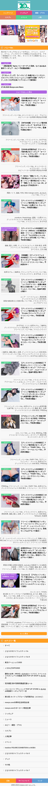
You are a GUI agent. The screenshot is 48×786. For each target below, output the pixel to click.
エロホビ (9, 598)
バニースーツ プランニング (27, 538)
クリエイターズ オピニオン (19, 435)
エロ (17, 433)
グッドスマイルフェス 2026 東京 (19, 219)
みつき (35, 594)
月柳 (44, 433)
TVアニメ (42, 459)
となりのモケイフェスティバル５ (17, 753)
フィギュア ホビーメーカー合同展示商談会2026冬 (27, 624)
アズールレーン (25, 142)
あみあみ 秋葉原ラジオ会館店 (35, 565)
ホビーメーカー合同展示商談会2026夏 (32, 117)
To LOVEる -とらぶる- (29, 247)
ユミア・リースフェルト (29, 297)
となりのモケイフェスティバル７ (17, 770)
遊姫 (17, 193)
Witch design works (32, 193)
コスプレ (8, 17)
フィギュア (24, 13)
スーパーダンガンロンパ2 (24, 408)
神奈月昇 (43, 435)
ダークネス (35, 249)
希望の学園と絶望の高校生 (13, 565)
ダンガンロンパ (41, 569)
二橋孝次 (16, 272)
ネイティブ (43, 437)
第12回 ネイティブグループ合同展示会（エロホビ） (24, 697)
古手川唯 (43, 249)
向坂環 (44, 516)
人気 (40, 17)
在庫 (15, 245)
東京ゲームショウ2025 (13, 662)
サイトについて (24, 781)
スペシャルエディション (30, 596)
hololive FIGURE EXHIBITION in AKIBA (20, 748)
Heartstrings (26, 217)
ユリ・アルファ (40, 115)
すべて (7, 645)
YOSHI (44, 542)
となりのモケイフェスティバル (16, 651)
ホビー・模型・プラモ (13, 725)
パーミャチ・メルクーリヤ (36, 382)
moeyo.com (23, 785)
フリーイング (7, 115)
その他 (7, 765)
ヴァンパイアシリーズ (29, 272)
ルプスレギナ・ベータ (38, 168)
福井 (14, 569)
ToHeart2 (37, 516)
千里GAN (43, 600)
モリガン (43, 354)
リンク (40, 781)
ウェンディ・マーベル (28, 461)
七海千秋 (10, 408)
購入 (11, 245)
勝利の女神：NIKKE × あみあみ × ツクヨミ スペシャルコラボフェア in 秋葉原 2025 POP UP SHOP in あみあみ (25, 676)
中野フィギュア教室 (26, 567)
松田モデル (8, 272)
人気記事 (8, 736)
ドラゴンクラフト (32, 140)
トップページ (8, 13)
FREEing (43, 410)
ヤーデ (43, 142)
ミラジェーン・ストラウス (37, 488)
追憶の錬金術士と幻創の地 (13, 301)
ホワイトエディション (21, 542)
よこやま (31, 433)
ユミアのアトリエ (40, 303)
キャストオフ (33, 437)
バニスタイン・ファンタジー (35, 598)
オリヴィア (34, 435)
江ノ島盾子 (30, 569)
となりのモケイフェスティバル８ (17, 657)
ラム (44, 219)
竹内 (22, 193)
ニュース (8, 719)
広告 (8, 781)
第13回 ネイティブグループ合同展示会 (17, 594)
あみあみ (43, 193)
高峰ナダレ (42, 538)
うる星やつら (41, 217)
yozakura (18, 217)
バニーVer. (17, 115)
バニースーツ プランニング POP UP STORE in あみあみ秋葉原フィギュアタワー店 (25, 690)
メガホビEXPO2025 (12, 668)
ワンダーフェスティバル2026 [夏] (34, 144)
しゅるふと (36, 142)
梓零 (44, 245)
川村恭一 (14, 567)
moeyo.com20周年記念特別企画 (17, 702)
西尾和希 (43, 297)
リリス (44, 274)
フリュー (43, 195)
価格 (6, 245)
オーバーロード (28, 115)
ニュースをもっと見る (24, 92)
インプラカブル (40, 622)
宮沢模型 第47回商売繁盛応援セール (18, 683)
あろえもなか (19, 598)
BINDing (39, 433)
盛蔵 (33, 217)
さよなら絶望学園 (39, 406)
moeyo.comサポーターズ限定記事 (18, 708)
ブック (7, 759)
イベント (24, 17)
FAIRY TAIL (34, 459)
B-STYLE (43, 140)
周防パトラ (11, 193)
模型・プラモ (40, 13)
